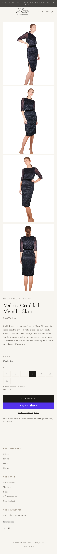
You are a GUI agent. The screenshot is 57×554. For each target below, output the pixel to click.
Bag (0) (50, 12)
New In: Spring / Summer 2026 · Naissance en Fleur (28, 3)
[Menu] (5, 12)
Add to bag (28, 398)
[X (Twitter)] (9, 528)
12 (7, 381)
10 (50, 374)
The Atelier (7, 487)
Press (5, 491)
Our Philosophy (9, 482)
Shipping (6, 454)
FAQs (5, 463)
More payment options (28, 412)
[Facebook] (4, 528)
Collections (9, 299)
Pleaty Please (25, 299)
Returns (6, 458)
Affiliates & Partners (11, 496)
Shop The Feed (9, 501)
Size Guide (8, 390)
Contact (6, 468)
